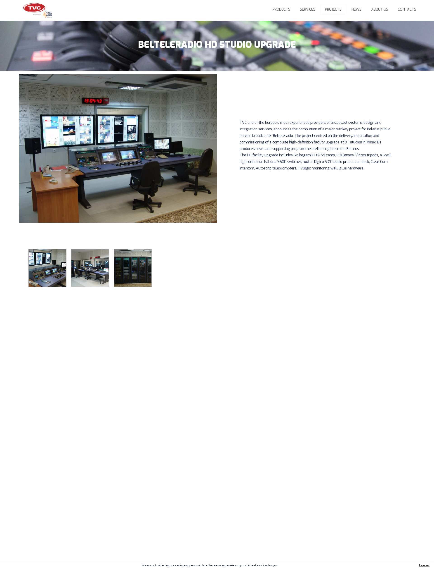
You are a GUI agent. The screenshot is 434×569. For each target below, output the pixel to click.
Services (307, 9)
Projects (333, 9)
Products (281, 9)
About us (379, 9)
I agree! (424, 565)
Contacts (407, 9)
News (356, 9)
